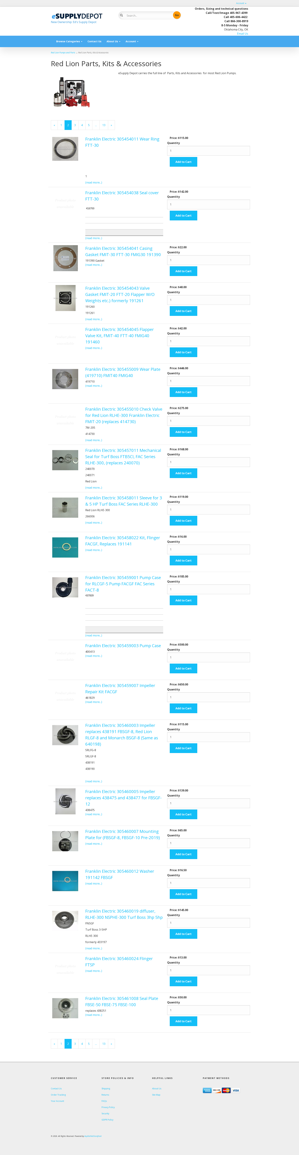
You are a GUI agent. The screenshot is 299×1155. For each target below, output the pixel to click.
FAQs (104, 1101)
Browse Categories (68, 41)
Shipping (106, 1088)
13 (105, 125)
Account (240, 3)
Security (105, 1113)
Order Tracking (58, 1094)
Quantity (173, 143)
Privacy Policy (108, 1107)
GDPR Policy (107, 1119)
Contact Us (94, 41)
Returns (105, 1094)
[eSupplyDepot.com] (82, 15)
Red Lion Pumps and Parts (63, 52)
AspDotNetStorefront (93, 1136)
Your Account (57, 1101)
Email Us (242, 34)
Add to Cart (183, 162)
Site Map (156, 1094)
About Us (113, 41)
